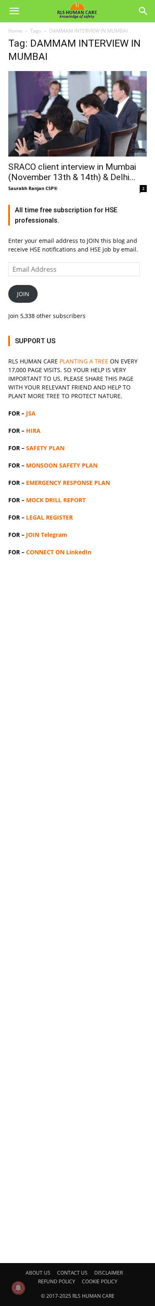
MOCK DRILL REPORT (56, 500)
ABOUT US (38, 1272)
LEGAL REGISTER (49, 517)
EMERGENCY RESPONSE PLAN (68, 483)
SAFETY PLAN (45, 448)
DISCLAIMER (108, 1272)
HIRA (33, 431)
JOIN (23, 294)
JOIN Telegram (46, 535)
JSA (31, 413)
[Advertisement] (77, 909)
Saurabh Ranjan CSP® (32, 188)
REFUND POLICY (56, 1281)
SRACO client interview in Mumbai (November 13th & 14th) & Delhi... (72, 172)
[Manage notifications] (18, 1287)
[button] (14, 11)
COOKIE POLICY (99, 1281)
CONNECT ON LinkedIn (58, 552)
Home (15, 30)
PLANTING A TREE (84, 361)
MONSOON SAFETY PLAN (62, 465)
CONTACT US (72, 1272)
